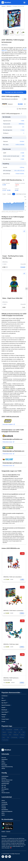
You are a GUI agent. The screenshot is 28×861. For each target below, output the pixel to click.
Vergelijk (4, 808)
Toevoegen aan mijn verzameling (14, 92)
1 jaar (14, 194)
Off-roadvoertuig (14, 737)
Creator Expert (5, 719)
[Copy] (21, 113)
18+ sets (4, 787)
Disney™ (4, 700)
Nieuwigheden (5, 789)
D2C (3, 729)
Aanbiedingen (5, 776)
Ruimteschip (4, 734)
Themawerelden (6, 781)
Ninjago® (4, 714)
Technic (3, 716)
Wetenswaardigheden (7, 811)
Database (4, 778)
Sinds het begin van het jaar (21, 194)
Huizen (3, 737)
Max (25, 196)
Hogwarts (4, 732)
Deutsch (8, 831)
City (2, 698)
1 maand (3, 194)
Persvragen (4, 765)
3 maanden (9, 194)
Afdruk (3, 768)
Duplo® (3, 707)
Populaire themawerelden (11, 692)
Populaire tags (7, 726)
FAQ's (3, 761)
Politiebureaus (15, 734)
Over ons (4, 757)
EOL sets (4, 785)
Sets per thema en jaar (7, 780)
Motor (8, 737)
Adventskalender (9, 729)
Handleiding (4, 804)
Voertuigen (10, 732)
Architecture (5, 695)
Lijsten (3, 815)
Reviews (4, 806)
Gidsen (3, 800)
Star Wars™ (4, 702)
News (3, 791)
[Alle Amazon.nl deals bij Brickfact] (5, 104)
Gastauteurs (4, 759)
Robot (10, 734)
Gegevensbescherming (7, 766)
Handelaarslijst (5, 783)
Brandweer (22, 734)
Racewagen (16, 729)
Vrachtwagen (21, 737)
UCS (21, 729)
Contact (3, 763)
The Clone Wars (5, 739)
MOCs (3, 813)
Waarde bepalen (6, 792)
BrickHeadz (4, 709)
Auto (19, 732)
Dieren (15, 732)
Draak (24, 732)
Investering (4, 802)
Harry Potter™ (5, 712)
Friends (3, 721)
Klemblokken (5, 809)
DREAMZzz (21, 124)
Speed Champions (6, 705)
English (3, 831)
